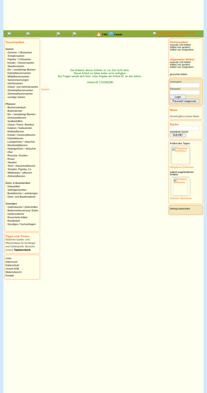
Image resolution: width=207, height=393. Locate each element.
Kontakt (9, 275)
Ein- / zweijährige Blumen (21, 69)
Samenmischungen (18, 80)
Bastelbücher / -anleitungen (22, 193)
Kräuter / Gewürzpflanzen (21, 135)
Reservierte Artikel (17, 217)
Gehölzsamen (15, 83)
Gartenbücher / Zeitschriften (22, 207)
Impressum (11, 262)
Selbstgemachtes (16, 190)
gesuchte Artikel (178, 74)
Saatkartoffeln (15, 121)
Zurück (45, 89)
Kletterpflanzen (15, 131)
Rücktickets (13, 221)
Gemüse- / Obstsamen (19, 52)
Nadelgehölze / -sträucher (21, 149)
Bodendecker (14, 111)
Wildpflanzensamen (18, 76)
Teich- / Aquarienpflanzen (21, 166)
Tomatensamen (15, 56)
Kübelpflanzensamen (19, 73)
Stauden (12, 162)
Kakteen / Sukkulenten (19, 128)
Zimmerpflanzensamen (20, 94)
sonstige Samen (16, 97)
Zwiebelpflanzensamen (20, 90)
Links (8, 258)
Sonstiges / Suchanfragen (21, 224)
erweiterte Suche (179, 132)
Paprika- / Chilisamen (19, 59)
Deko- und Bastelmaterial (21, 197)
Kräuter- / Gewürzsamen (20, 63)
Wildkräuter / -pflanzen (19, 173)
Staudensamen (15, 66)
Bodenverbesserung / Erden (22, 210)
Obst (10, 152)
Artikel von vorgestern (182, 49)
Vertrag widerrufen (180, 209)
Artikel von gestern (180, 47)
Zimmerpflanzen (16, 176)
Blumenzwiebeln (16, 107)
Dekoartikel (13, 186)
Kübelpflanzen (15, 138)
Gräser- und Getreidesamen (22, 87)
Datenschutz (12, 265)
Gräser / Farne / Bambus (20, 124)
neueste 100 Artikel (180, 45)
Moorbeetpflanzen (17, 145)
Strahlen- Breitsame (181, 198)
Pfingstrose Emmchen (182, 167)
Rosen (11, 159)
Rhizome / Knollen (17, 155)
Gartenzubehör (15, 214)
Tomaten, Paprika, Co (19, 169)
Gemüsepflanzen (16, 118)
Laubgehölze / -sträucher (21, 142)
